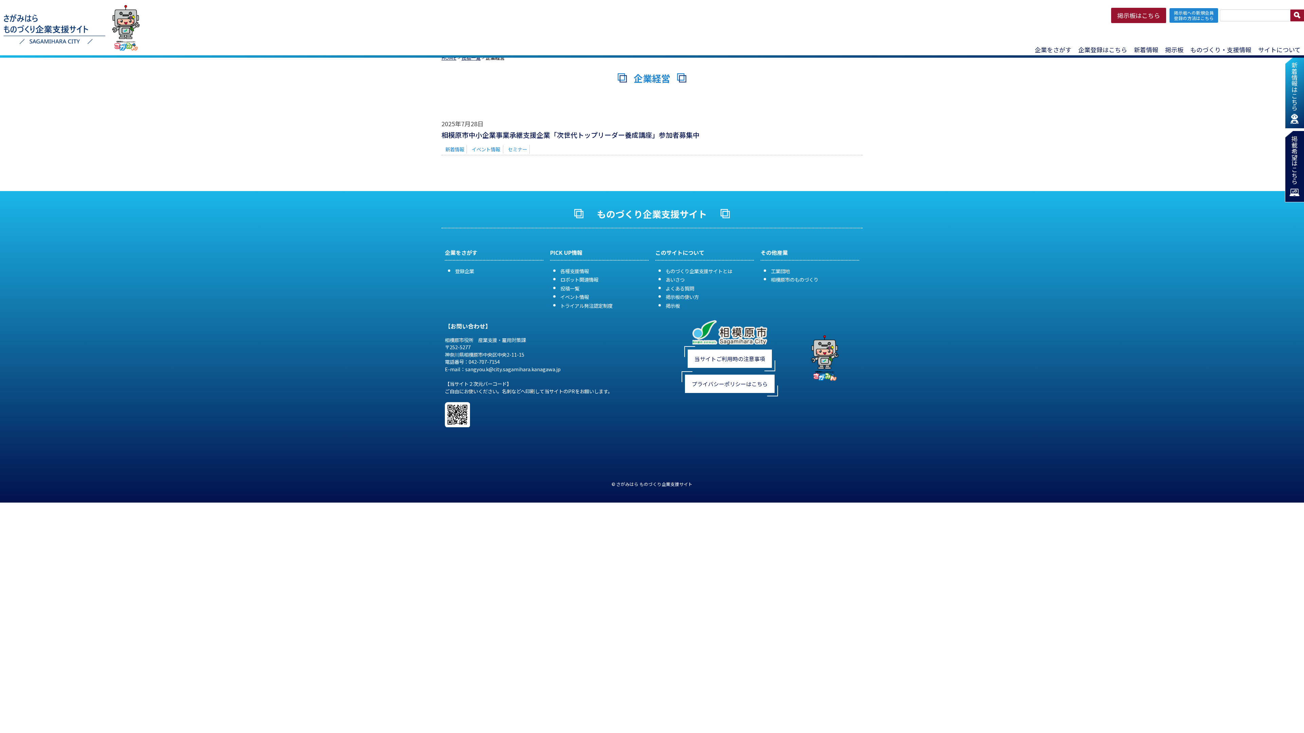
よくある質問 (680, 288)
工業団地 (780, 271)
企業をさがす (1053, 49)
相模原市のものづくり (794, 279)
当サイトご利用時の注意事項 (729, 359)
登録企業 (464, 271)
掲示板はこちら (1138, 15)
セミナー (517, 149)
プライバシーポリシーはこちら (730, 384)
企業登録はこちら (1102, 49)
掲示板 (673, 305)
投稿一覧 (569, 288)
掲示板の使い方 (682, 296)
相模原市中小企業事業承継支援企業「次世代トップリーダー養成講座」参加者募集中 (570, 135)
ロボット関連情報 (579, 279)
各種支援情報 (574, 271)
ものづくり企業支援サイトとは (699, 271)
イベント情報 (486, 149)
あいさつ (675, 279)
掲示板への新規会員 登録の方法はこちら (1194, 15)
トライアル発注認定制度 (586, 305)
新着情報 (1146, 49)
